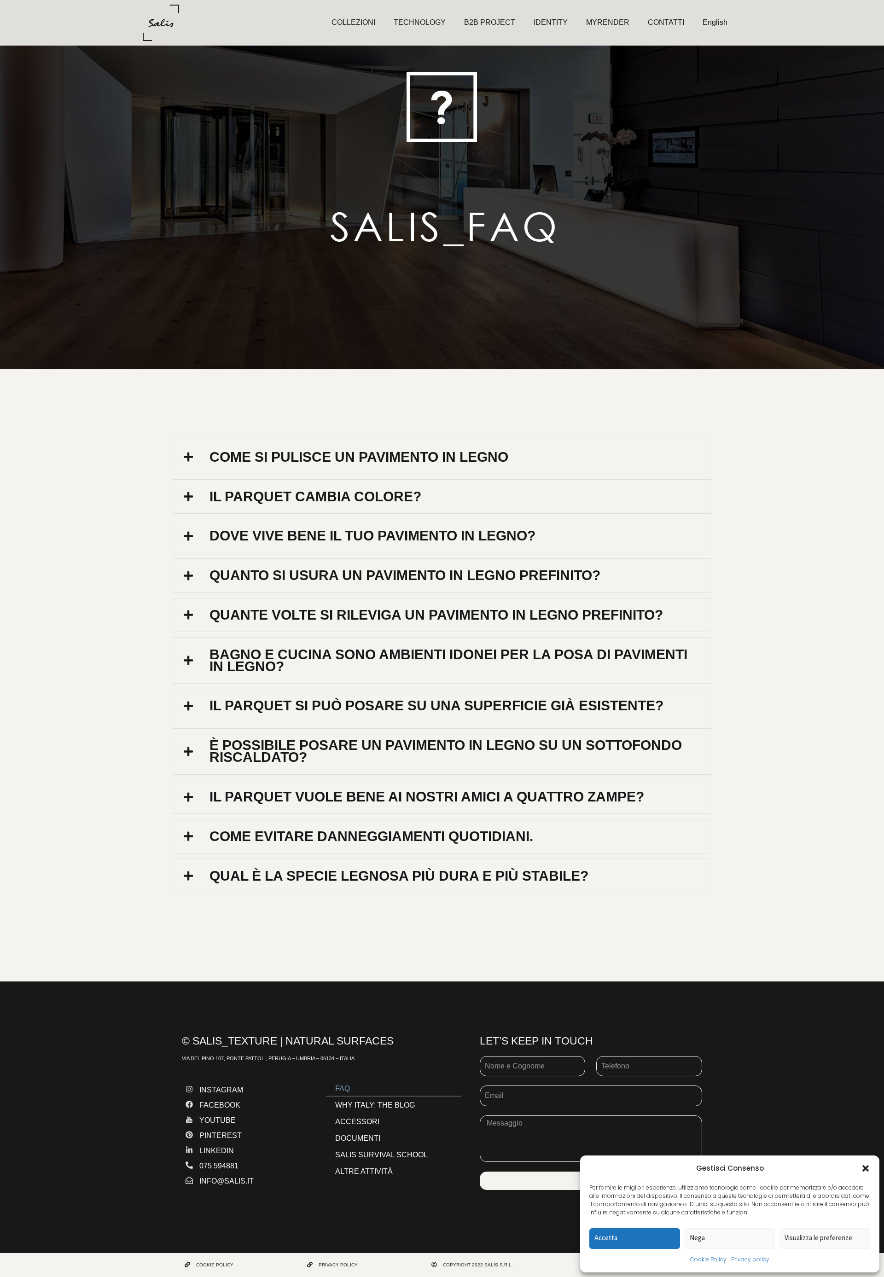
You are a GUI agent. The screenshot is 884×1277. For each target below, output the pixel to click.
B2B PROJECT (489, 22)
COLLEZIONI (353, 22)
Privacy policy (750, 1259)
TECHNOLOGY (420, 22)
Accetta (605, 1237)
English (715, 22)
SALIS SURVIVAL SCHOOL (381, 1155)
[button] (865, 1168)
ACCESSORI (357, 1122)
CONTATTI (666, 22)
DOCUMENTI (357, 1138)
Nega (697, 1237)
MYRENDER (607, 22)
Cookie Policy (708, 1259)
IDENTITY (551, 22)
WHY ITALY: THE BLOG (375, 1105)
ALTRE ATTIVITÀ (364, 1171)
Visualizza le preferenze (818, 1237)
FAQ (342, 1088)
